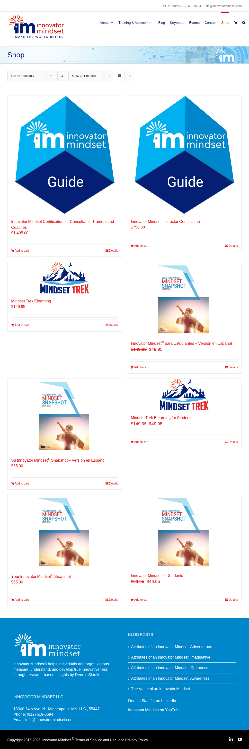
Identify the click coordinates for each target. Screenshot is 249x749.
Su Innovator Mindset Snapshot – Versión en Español (58, 460)
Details (113, 250)
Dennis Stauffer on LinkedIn (152, 701)
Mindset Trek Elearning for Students (161, 418)
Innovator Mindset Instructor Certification (165, 222)
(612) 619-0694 (190, 6)
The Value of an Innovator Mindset (160, 689)
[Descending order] (62, 76)
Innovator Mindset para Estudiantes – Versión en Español (181, 343)
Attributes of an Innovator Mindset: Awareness (170, 678)
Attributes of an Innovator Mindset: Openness (169, 668)
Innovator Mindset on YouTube (154, 710)
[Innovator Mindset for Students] (184, 531)
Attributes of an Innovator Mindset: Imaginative (170, 657)
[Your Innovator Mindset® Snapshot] (65, 531)
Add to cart (22, 250)
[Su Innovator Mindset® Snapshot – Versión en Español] (65, 415)
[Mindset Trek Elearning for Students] (184, 394)
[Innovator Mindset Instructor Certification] (184, 155)
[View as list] (129, 76)
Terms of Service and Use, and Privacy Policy (111, 740)
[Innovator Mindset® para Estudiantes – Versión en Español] (184, 298)
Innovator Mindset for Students (157, 575)
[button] (243, 22)
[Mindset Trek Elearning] (65, 277)
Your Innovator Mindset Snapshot (41, 576)
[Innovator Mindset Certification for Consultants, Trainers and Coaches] (65, 155)
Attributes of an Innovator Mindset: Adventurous (171, 647)
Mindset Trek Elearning (31, 301)
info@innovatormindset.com (223, 6)
